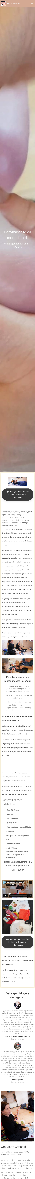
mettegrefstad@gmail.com (22, 978)
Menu (32, 3)
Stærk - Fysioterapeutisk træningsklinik (17, 740)
